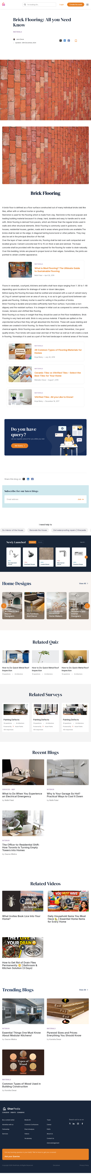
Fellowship (5, 1129)
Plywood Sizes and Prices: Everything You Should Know (64, 1034)
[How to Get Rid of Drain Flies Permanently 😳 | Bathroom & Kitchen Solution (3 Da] (22, 947)
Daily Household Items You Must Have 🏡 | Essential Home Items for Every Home (67, 919)
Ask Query (19, 446)
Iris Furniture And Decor (10, 615)
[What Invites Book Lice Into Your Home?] (22, 901)
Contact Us (50, 1138)
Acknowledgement (53, 1143)
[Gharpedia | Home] (3, 4)
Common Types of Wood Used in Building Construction (21, 1085)
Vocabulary (28, 1138)
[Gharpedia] (11, 1109)
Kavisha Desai (55, 1039)
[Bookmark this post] (76, 40)
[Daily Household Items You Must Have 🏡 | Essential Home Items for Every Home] (68, 901)
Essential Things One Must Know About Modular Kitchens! (21, 1034)
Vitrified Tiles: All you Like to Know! (54, 397)
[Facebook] (82, 1123)
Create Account (75, 4)
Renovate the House (38, 530)
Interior (50, 789)
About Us (50, 1134)
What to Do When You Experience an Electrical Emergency (22, 795)
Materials (17, 32)
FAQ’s (48, 1129)
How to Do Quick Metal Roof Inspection (15, 669)
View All (82, 583)
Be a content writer (8, 1120)
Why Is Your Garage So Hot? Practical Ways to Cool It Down (65, 795)
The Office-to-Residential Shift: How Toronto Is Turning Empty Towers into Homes (20, 847)
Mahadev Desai (40, 380)
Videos (27, 1134)
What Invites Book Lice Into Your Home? (21, 917)
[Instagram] (78, 1123)
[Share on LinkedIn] (64, 40)
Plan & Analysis (29, 1129)
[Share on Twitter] (60, 40)
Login (61, 4)
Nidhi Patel (38, 275)
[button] (87, 605)
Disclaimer (56, 1165)
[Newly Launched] (45, 553)
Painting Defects (11, 719)
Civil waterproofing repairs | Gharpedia (69, 530)
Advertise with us (7, 1124)
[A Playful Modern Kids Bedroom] (34, 605)
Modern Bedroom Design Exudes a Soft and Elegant (78, 604)
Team (49, 1120)
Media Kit (28, 1120)
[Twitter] (70, 1123)
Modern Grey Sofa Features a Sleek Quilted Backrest (12, 609)
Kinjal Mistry (39, 357)
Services (5, 1134)
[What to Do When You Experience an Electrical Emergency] (23, 772)
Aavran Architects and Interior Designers (56, 612)
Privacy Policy (84, 1165)
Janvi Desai (20, 39)
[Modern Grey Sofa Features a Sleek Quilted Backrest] (12, 605)
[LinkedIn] (73, 1123)
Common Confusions (31, 1124)
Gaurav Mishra (11, 854)
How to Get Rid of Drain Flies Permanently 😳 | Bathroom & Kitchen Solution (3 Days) (19, 965)
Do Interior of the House (12, 530)
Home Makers (33, 616)
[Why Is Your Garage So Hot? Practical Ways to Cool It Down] (68, 772)
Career (49, 1124)
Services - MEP (8, 789)
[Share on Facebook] (68, 40)
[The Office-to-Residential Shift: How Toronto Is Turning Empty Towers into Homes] (23, 823)
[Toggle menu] (87, 4)
